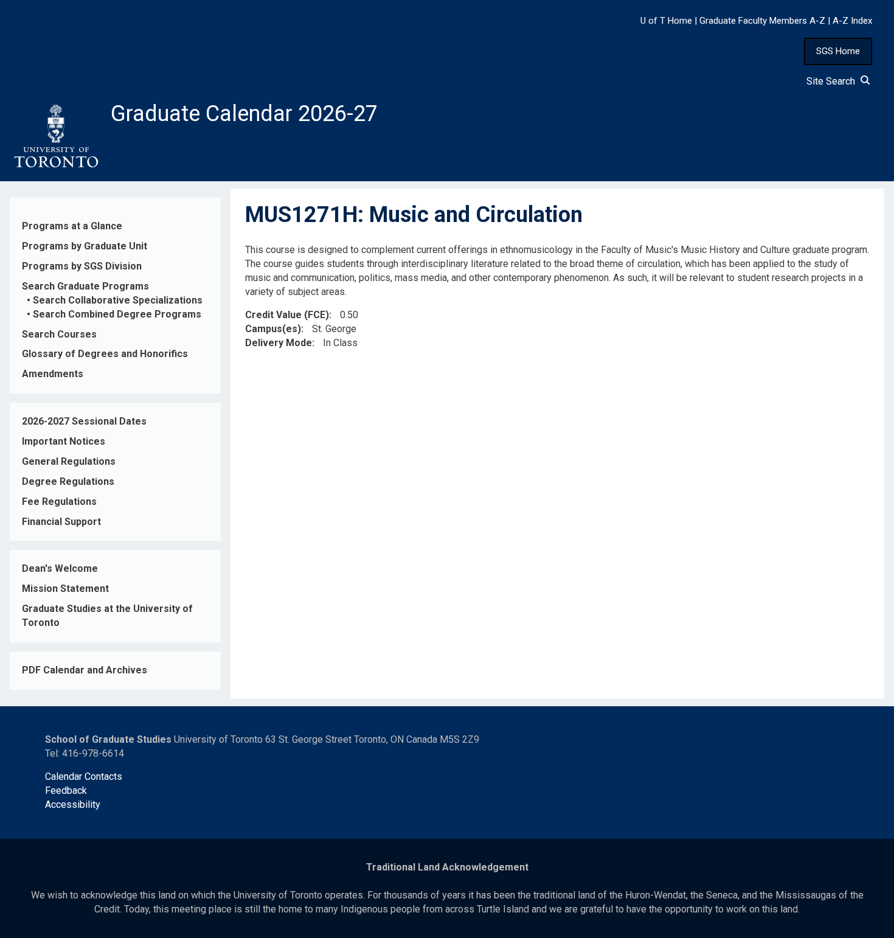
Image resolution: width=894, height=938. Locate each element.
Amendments (52, 374)
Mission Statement (65, 588)
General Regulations (69, 461)
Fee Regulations (59, 501)
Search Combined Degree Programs (117, 314)
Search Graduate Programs (85, 286)
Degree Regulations (68, 481)
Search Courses (59, 334)
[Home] (55, 136)
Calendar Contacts (83, 776)
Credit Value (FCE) (287, 315)
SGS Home (838, 51)
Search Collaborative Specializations (118, 300)
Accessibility (72, 804)
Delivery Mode (278, 343)
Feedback (66, 790)
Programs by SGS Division (82, 266)
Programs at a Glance (72, 226)
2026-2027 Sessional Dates (84, 421)
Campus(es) (273, 329)
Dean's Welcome (60, 568)
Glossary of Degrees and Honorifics (105, 354)
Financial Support (61, 521)
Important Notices (63, 441)
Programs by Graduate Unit (84, 246)
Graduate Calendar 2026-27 (244, 114)
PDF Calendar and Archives (84, 670)
